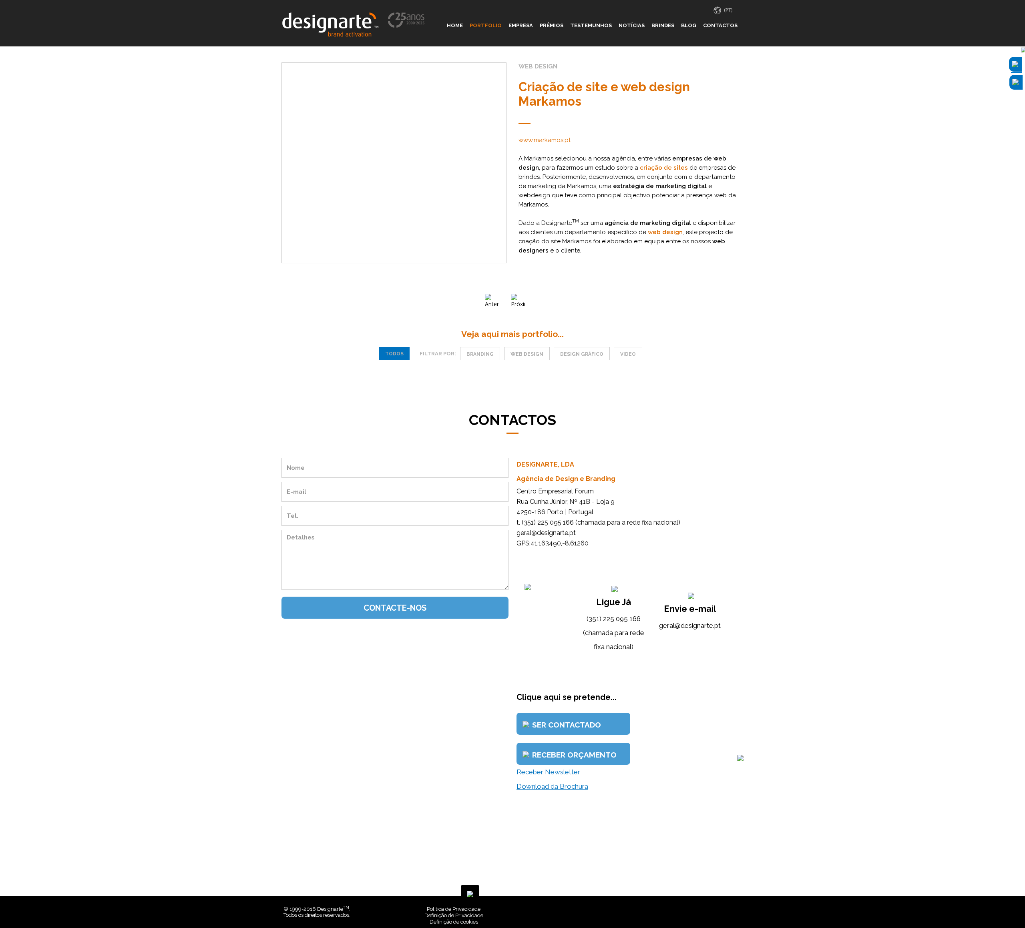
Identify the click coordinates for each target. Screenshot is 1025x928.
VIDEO (628, 354)
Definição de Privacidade (453, 915)
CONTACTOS (720, 25)
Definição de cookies (454, 922)
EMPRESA (520, 25)
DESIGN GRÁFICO (581, 354)
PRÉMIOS (551, 25)
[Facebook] (728, 909)
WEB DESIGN (526, 354)
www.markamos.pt (545, 140)
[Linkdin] (734, 909)
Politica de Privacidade (453, 909)
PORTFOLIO (486, 25)
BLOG (688, 25)
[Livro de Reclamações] (622, 909)
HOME (455, 25)
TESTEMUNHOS (591, 25)
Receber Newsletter (548, 772)
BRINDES (662, 25)
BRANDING (480, 354)
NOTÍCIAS (632, 25)
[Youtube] (740, 909)
